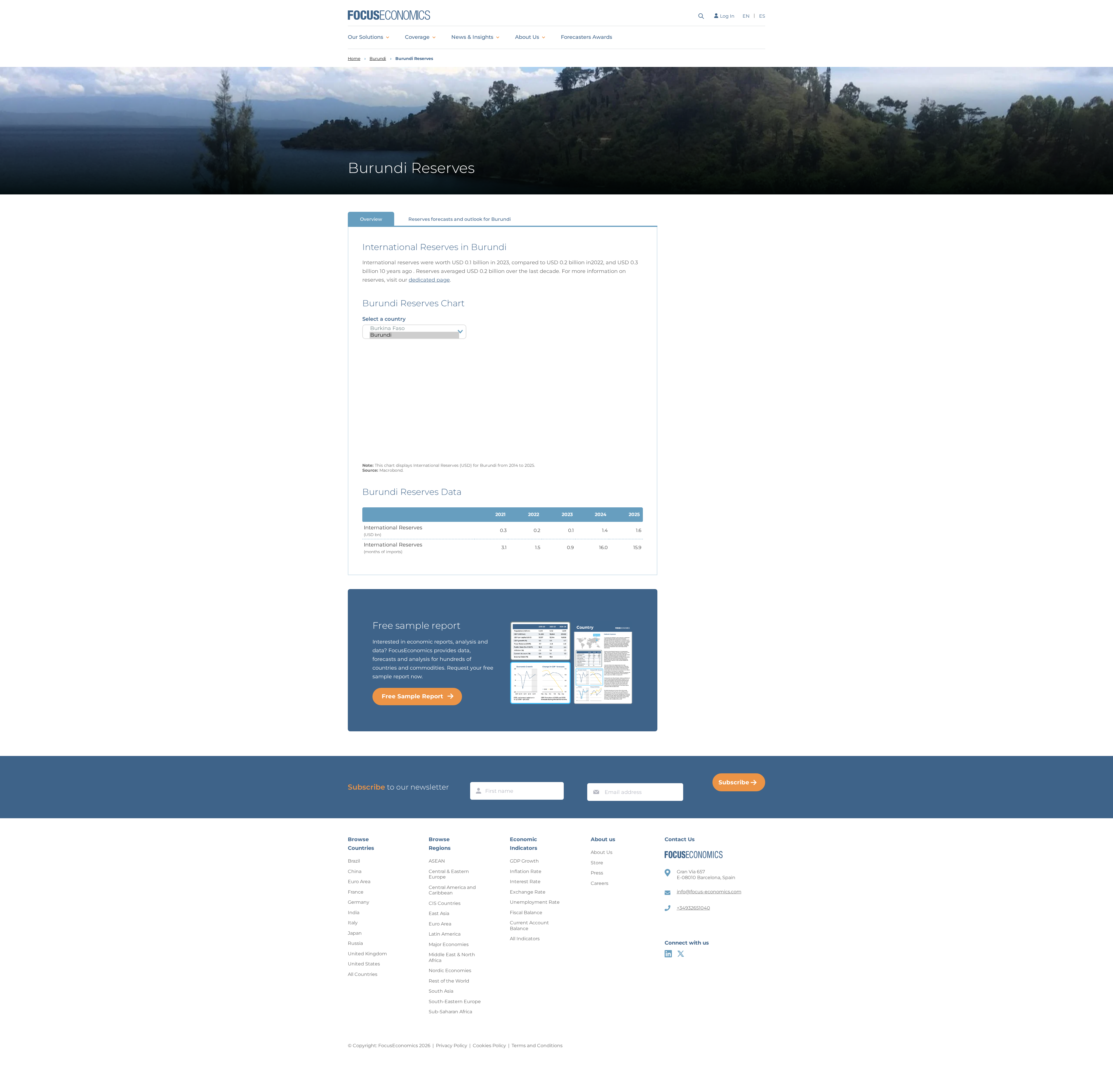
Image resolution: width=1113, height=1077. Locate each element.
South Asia (441, 991)
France (355, 892)
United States (364, 964)
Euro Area (359, 881)
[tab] (371, 219)
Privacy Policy (451, 1045)
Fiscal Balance (526, 912)
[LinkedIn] (668, 953)
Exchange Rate (527, 892)
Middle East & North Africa (452, 957)
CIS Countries (445, 903)
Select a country (383, 319)
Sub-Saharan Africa (450, 1011)
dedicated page (429, 280)
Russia (355, 943)
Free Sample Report (412, 696)
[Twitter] (680, 953)
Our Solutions (365, 37)
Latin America (445, 934)
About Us (527, 37)
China (354, 871)
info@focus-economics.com (709, 891)
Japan (355, 933)
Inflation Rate (525, 871)
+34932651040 (693, 908)
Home (354, 58)
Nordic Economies (450, 970)
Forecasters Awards (586, 37)
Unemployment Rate (535, 902)
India (353, 912)
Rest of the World (449, 981)
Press (597, 873)
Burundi (378, 58)
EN (746, 16)
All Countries (362, 974)
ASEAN (437, 861)
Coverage (417, 37)
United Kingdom (367, 953)
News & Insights (472, 37)
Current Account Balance (529, 925)
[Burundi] (414, 335)
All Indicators (525, 938)
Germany (358, 902)
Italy (353, 922)
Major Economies (449, 944)
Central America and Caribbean (452, 890)
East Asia (439, 913)
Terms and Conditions (537, 1045)
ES (762, 16)
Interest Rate (525, 881)
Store (597, 862)
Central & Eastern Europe (449, 874)
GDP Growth (524, 861)
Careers (599, 883)
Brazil (354, 861)
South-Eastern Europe (455, 1001)
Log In (727, 16)
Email (594, 778)
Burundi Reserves (414, 58)
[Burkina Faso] (414, 328)
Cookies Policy (489, 1045)
